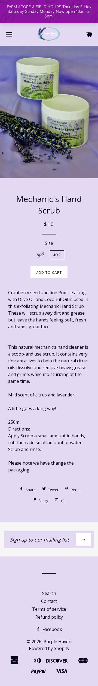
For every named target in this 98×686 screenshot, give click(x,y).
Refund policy (49, 617)
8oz (41, 254)
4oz (57, 254)
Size (49, 243)
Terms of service (49, 609)
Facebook (51, 629)
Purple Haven (57, 642)
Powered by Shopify (49, 648)
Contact (49, 601)
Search (49, 593)
